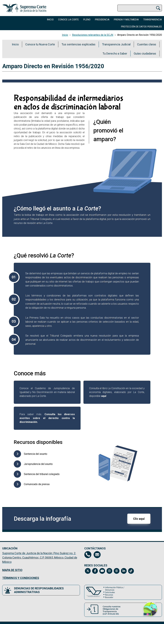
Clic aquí (139, 518)
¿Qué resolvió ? (44, 255)
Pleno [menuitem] (86, 19)
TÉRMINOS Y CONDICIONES (20, 578)
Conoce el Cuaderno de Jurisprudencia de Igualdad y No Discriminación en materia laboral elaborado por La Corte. (47, 392)
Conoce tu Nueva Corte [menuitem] (40, 44)
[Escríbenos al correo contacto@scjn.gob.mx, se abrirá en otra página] (97, 554)
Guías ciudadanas (145, 53)
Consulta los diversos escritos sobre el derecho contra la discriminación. (47, 418)
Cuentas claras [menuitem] (146, 44)
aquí (103, 395)
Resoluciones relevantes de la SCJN (92, 34)
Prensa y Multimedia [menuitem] (126, 19)
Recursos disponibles (38, 442)
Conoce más (30, 373)
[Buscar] (158, 8)
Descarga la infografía (42, 518)
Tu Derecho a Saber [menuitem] (114, 53)
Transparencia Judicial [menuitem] (116, 44)
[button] (150, 611)
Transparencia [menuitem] (152, 19)
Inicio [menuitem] (50, 19)
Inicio (65, 34)
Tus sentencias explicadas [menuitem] (78, 44)
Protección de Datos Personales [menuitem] (141, 26)
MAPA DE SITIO (12, 570)
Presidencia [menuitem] (102, 19)
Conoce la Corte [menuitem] (68, 19)
